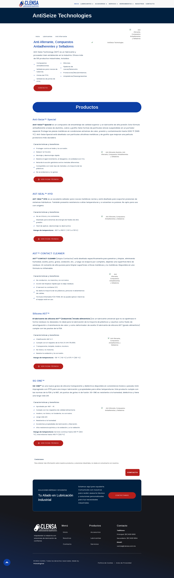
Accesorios (96, 532)
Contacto (67, 544)
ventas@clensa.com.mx (126, 546)
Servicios (95, 544)
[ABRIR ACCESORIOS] (106, 4)
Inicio (38, 36)
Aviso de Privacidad (123, 563)
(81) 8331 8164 (132, 538)
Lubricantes (47, 36)
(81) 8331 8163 (130, 534)
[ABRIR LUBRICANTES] (92, 4)
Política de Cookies (105, 563)
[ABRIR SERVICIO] (117, 4)
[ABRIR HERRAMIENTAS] (133, 4)
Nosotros (67, 538)
